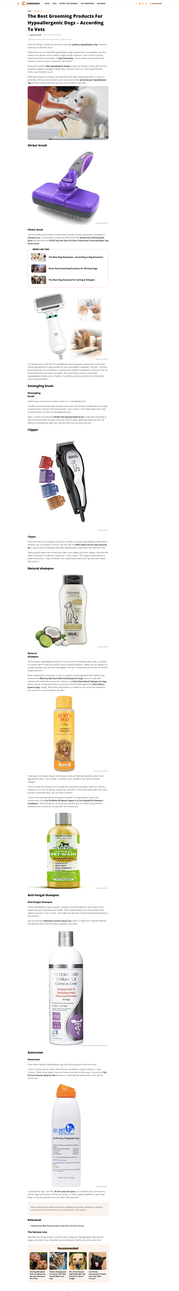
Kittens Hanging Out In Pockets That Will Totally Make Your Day (57, 1275)
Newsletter (157, 3)
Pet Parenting (87, 3)
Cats (54, 3)
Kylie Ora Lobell (35, 35)
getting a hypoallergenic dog (85, 44)
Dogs (47, 3)
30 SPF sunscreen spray (64, 1191)
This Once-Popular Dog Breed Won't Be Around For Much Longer (77, 1275)
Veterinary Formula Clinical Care (57, 921)
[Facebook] (136, 4)
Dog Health (38, 11)
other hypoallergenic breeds (57, 66)
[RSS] (146, 4)
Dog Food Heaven (65, 58)
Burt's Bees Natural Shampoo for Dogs (89, 681)
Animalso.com (34, 237)
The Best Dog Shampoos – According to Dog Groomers (76, 257)
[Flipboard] (143, 4)
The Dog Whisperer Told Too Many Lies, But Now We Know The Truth (38, 1275)
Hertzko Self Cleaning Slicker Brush (68, 417)
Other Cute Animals (68, 3)
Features (101, 3)
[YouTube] (139, 4)
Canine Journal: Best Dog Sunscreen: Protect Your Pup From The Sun (57, 1226)
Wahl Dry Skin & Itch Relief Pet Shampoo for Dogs (61, 678)
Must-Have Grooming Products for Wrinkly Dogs (73, 268)
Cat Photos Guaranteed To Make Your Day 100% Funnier (97, 1275)
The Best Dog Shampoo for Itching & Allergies (72, 279)
